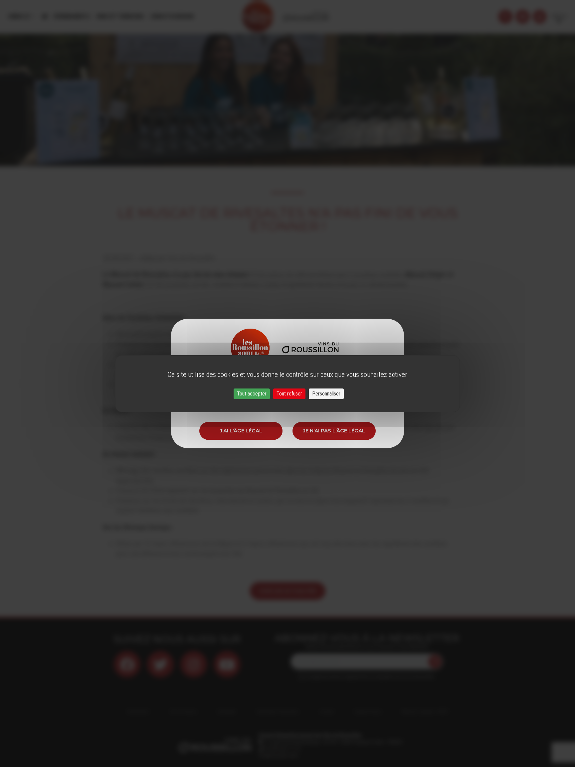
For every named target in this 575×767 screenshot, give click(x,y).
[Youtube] (227, 664)
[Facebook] (127, 664)
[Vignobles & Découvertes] (523, 16)
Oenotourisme (172, 16)
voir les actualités (287, 591)
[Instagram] (193, 664)
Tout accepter (252, 393)
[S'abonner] (435, 661)
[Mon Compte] (539, 16)
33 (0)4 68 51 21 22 (282, 748)
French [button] (559, 16)
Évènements (71, 16)
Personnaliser (326, 393)
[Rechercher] (505, 16)
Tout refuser (289, 393)
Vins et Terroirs (120, 16)
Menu (16, 16)
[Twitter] (160, 664)
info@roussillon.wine (278, 755)
